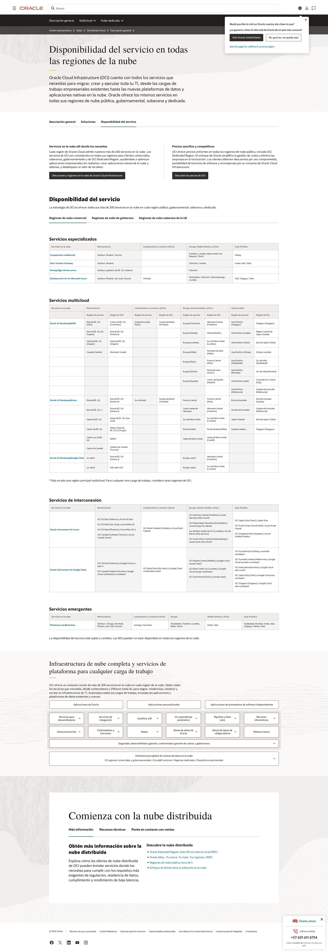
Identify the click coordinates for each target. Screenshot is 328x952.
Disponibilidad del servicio (118, 121)
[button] (14, 8)
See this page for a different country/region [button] (252, 46)
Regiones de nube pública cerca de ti (171, 862)
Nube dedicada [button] (110, 20)
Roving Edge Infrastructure (63, 270)
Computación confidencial (62, 255)
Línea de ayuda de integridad (229, 931)
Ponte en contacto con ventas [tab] (153, 829)
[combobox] (164, 8)
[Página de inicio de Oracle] (31, 8)
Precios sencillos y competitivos (193, 146)
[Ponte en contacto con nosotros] (314, 8)
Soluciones (88, 121)
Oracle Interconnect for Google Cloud (68, 569)
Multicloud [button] (85, 20)
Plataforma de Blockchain (62, 625)
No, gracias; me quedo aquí (283, 37)
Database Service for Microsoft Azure (68, 278)
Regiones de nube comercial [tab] (67, 218)
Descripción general (61, 20)
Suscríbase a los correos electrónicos (196, 931)
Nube (79, 30)
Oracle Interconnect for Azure (64, 529)
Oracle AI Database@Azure (63, 400)
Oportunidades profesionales (162, 931)
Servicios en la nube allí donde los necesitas (78, 146)
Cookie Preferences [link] (108, 931)
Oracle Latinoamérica (60, 30)
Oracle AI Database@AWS (63, 323)
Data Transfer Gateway (61, 263)
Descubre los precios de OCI (190, 175)
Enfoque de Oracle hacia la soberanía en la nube (178, 867)
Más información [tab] (81, 829)
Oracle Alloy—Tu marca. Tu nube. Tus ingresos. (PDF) (181, 857)
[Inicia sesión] (307, 8)
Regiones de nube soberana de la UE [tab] (163, 218)
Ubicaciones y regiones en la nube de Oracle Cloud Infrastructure (87, 175)
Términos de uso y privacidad (82, 931)
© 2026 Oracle (56, 931)
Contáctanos (251, 931)
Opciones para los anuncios (133, 931)
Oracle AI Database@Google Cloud (67, 457)
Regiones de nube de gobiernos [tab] (113, 218)
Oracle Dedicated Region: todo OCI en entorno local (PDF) (183, 852)
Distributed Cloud (96, 30)
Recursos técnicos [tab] (112, 829)
